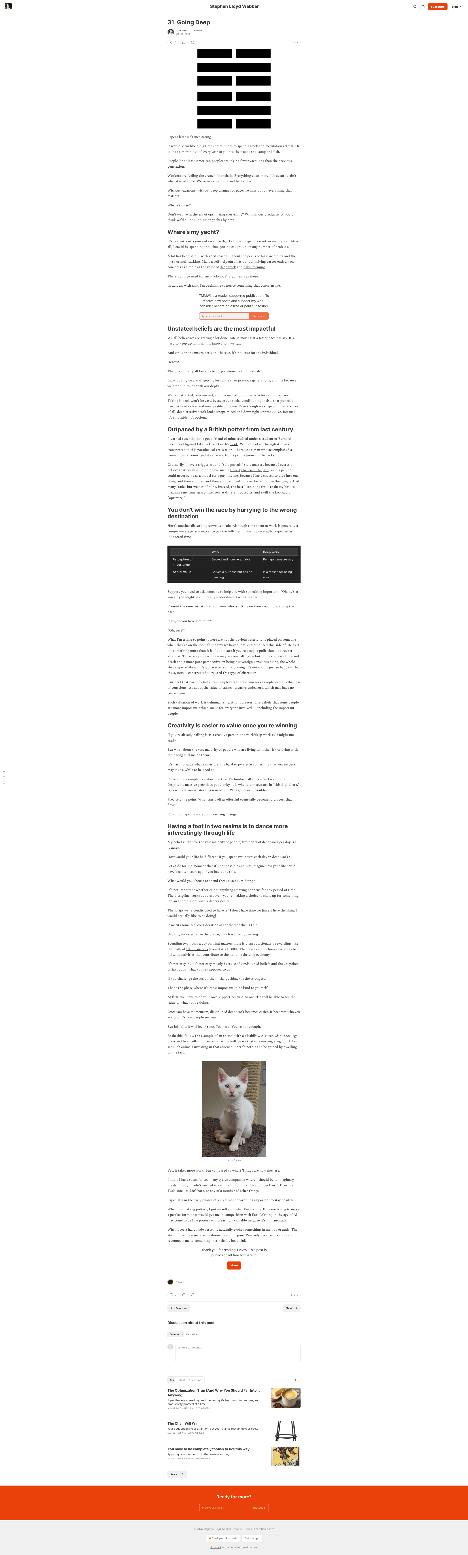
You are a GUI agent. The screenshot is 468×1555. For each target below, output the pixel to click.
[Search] (415, 6)
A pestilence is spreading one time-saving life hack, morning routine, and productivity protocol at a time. (213, 1402)
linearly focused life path (249, 470)
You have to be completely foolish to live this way (208, 1449)
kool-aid (281, 492)
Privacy (237, 1529)
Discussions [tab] (195, 1380)
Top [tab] (172, 1380)
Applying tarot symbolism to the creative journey (198, 1454)
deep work (228, 267)
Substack (215, 1547)
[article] (234, 1402)
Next (289, 1308)
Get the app (252, 1538)
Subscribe (438, 6)
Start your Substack (224, 1538)
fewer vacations (252, 161)
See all (174, 1474)
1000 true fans (197, 949)
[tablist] (183, 1334)
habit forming (254, 267)
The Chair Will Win (183, 1423)
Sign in (456, 6)
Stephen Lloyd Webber (189, 30)
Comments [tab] (176, 1334)
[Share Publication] (423, 6)
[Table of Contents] (4, 777)
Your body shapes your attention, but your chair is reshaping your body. (212, 1428)
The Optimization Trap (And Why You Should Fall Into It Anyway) (213, 1392)
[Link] (162, 232)
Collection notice (264, 1529)
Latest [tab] (181, 1380)
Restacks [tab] (191, 1334)
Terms (248, 1529)
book (234, 444)
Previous (181, 1308)
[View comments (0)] (184, 42)
